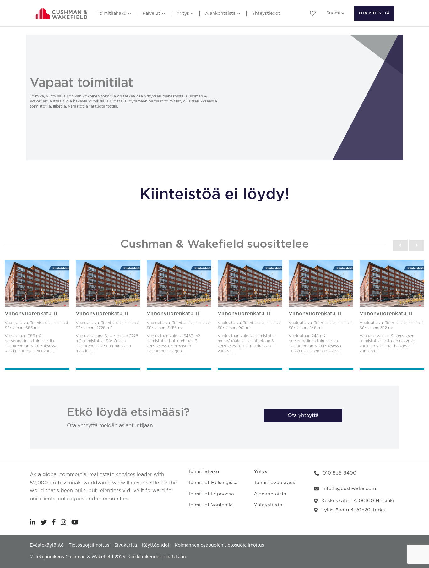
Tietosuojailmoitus (89, 545)
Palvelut (151, 13)
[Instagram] (63, 522)
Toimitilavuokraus (274, 482)
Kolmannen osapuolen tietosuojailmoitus (219, 545)
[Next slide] (416, 245)
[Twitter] (44, 522)
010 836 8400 (339, 473)
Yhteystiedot (266, 13)
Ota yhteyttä (374, 13)
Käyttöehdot (156, 545)
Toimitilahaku (112, 13)
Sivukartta (125, 545)
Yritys (182, 13)
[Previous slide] (400, 245)
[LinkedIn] (32, 522)
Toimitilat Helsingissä (213, 482)
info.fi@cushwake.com (349, 488)
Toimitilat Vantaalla (210, 505)
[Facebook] (54, 522)
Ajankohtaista (220, 13)
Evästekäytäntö (47, 545)
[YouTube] (75, 522)
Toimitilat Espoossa (211, 494)
